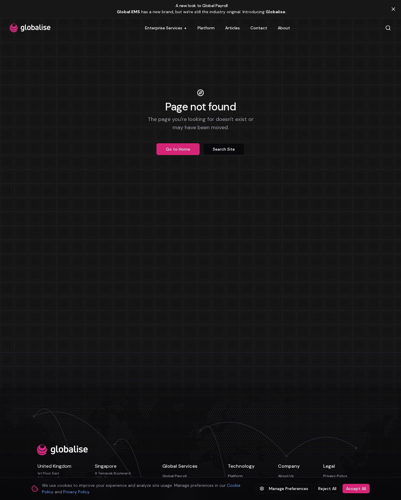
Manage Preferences (288, 488)
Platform (235, 476)
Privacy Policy (335, 476)
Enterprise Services (165, 29)
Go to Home (178, 149)
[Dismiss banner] (393, 9)
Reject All (327, 488)
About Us (286, 476)
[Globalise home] (30, 28)
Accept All (356, 488)
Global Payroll (174, 476)
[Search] (388, 28)
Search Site (224, 149)
